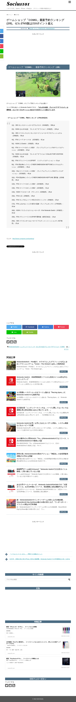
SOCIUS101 (40, 699)
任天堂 (31, 28)
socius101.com (11, 636)
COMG (62, 347)
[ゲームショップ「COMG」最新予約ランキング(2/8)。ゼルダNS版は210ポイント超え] (45, 327)
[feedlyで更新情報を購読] (11, 341)
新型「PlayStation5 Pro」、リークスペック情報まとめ (22, 658)
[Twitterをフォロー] (8, 341)
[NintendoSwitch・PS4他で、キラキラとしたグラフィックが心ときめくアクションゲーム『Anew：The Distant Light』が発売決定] (11, 365)
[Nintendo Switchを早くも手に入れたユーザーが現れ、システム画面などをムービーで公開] (11, 427)
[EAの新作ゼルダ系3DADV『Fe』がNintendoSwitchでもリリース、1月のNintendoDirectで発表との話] (11, 442)
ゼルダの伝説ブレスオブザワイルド (47, 347)
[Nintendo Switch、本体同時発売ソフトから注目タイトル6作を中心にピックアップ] (11, 380)
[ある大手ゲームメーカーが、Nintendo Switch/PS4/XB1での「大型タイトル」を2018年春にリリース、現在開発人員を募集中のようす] (11, 488)
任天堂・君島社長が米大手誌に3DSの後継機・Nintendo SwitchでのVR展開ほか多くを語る (40, 559)
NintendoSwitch (50, 28)
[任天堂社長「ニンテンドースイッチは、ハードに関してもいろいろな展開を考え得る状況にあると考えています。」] (11, 411)
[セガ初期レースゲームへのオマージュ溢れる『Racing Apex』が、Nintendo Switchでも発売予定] (11, 396)
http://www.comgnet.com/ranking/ (23, 238)
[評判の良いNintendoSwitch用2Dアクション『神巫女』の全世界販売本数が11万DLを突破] (11, 457)
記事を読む (63, 371)
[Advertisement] (38, 48)
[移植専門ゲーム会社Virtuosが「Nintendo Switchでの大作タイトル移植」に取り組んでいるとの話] (11, 473)
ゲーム (36, 28)
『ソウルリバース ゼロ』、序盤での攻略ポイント (26, 554)
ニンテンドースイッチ (27, 347)
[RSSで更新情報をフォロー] (15, 341)
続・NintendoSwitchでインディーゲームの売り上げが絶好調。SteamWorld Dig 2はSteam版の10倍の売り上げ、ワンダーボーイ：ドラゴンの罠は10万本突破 (42, 502)
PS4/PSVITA (41, 28)
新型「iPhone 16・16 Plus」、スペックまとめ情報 (21, 626)
